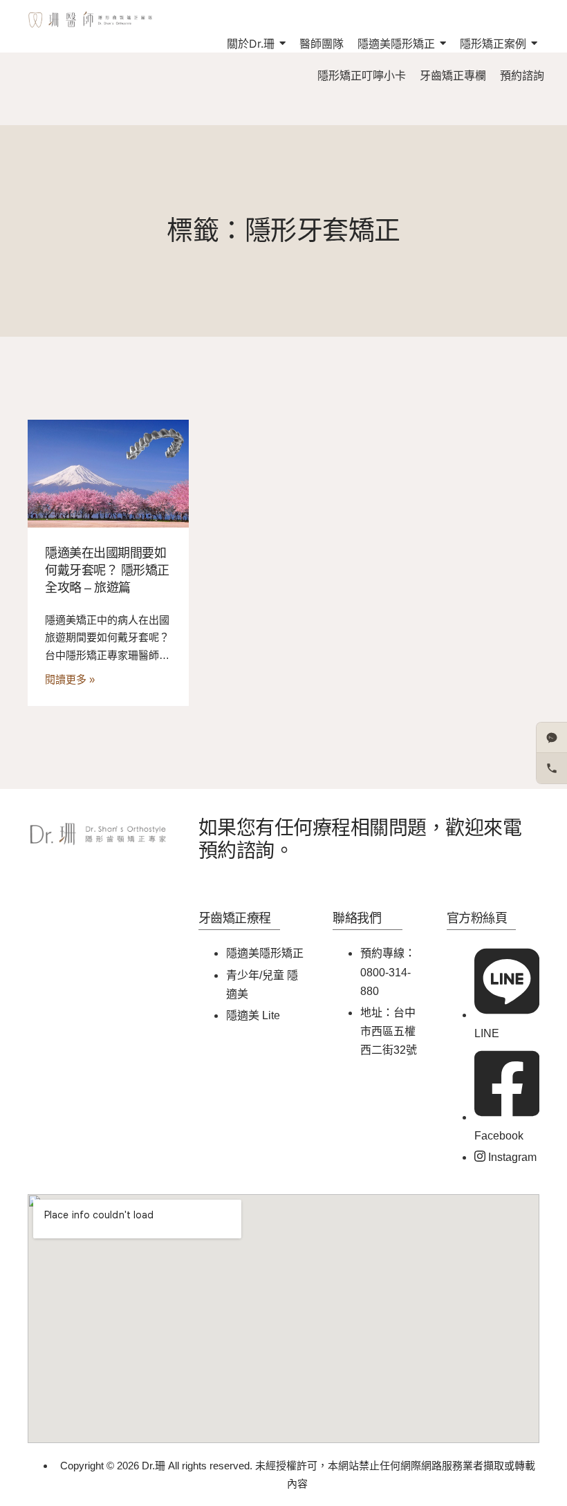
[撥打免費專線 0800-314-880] (552, 768)
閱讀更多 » (70, 679)
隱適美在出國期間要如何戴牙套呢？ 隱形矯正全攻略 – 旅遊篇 (107, 570)
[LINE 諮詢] (552, 738)
